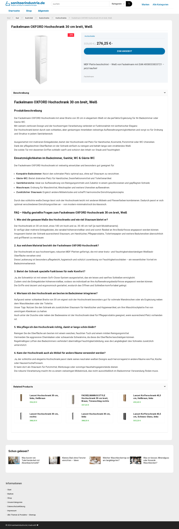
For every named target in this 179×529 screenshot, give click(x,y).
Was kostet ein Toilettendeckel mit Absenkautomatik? (31, 460)
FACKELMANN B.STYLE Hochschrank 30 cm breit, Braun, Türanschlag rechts (95, 398)
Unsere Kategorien (14, 502)
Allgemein (43, 10)
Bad (17, 18)
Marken (145, 4)
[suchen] (129, 3)
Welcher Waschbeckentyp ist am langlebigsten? (116, 459)
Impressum (12, 511)
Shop (29, 10)
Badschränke (44, 18)
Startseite (14, 10)
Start (9, 18)
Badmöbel (29, 18)
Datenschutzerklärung (16, 506)
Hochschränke (61, 18)
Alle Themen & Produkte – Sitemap (21, 515)
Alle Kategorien (160, 4)
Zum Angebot (124, 51)
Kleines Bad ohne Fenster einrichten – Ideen (74, 459)
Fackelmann (89, 76)
